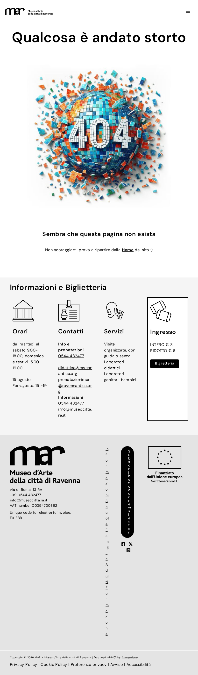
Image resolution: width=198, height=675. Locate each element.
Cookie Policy (54, 664)
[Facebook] (123, 544)
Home (128, 249)
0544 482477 (71, 355)
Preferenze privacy (89, 664)
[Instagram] (128, 550)
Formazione (107, 611)
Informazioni (107, 472)
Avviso (116, 664)
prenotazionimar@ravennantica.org (75, 385)
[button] (127, 492)
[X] (130, 544)
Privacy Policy (23, 664)
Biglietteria (164, 363)
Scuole (107, 512)
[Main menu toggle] (187, 11)
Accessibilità (139, 664)
